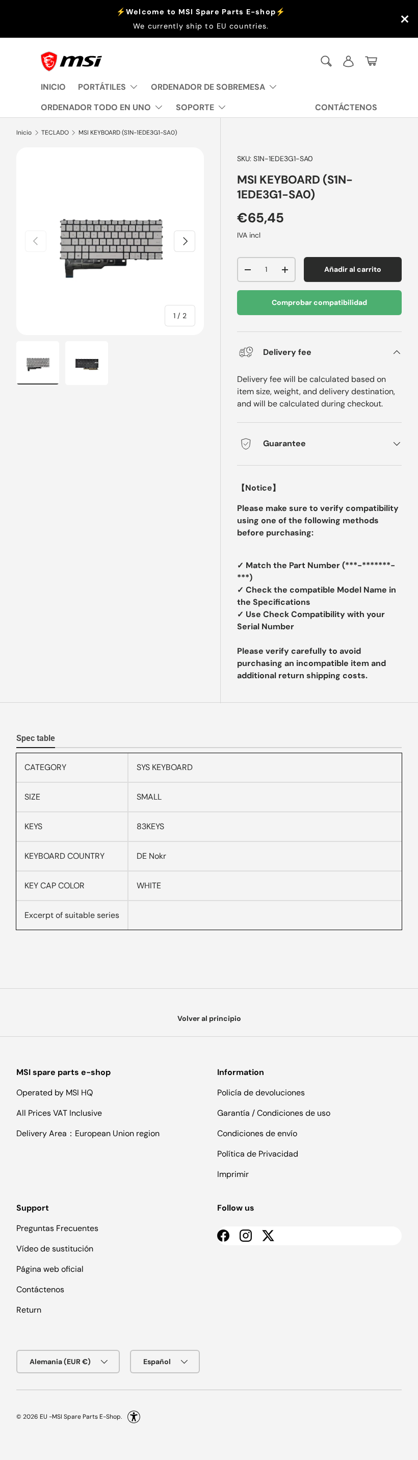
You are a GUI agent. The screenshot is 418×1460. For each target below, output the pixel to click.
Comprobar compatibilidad (319, 302)
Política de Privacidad (257, 1153)
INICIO (53, 87)
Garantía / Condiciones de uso (273, 1113)
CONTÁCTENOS (346, 107)
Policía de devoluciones (261, 1092)
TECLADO (55, 133)
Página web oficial (50, 1269)
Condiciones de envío (257, 1133)
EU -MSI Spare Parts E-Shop (80, 1417)
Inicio (24, 133)
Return (28, 1309)
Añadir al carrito (352, 269)
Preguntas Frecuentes (57, 1228)
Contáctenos (40, 1289)
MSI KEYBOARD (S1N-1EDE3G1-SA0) (128, 133)
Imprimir (233, 1174)
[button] (371, 61)
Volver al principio (209, 1018)
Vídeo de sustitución (54, 1248)
